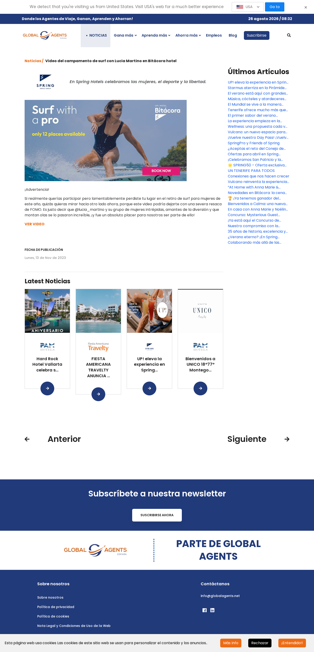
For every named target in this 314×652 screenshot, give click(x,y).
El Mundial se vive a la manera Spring (254, 104)
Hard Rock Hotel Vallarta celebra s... (47, 364)
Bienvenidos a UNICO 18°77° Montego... (200, 364)
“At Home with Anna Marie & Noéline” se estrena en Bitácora (256, 187)
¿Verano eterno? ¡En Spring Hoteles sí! (252, 237)
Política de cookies (53, 616)
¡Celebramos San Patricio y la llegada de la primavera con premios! (254, 159)
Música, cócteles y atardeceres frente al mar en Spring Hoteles (256, 99)
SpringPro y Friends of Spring (254, 143)
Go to (275, 6)
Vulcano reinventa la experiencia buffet (257, 182)
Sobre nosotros (50, 597)
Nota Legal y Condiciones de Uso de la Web (74, 625)
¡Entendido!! (292, 643)
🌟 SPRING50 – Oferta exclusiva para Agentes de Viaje (256, 165)
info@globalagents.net (220, 596)
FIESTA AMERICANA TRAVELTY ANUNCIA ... (98, 367)
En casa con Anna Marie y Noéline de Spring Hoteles (258, 209)
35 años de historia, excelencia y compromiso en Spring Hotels (257, 231)
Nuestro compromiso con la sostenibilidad (253, 226)
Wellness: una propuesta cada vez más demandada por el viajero (258, 126)
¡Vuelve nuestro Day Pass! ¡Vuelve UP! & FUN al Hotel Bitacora (258, 137)
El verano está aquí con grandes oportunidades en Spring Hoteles (257, 93)
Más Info (230, 643)
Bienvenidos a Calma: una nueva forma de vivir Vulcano (256, 204)
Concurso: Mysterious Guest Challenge (253, 215)
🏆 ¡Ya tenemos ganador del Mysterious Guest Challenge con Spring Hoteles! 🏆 (257, 198)
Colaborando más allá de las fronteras (253, 242)
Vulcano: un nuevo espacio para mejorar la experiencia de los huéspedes (256, 132)
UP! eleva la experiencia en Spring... (149, 364)
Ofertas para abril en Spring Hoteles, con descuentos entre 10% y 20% (255, 154)
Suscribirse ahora (157, 515)
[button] (248, 7)
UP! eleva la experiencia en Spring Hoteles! (258, 82)
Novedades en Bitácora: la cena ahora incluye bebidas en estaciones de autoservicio (256, 193)
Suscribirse (256, 35)
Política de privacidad (55, 607)
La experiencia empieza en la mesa (254, 121)
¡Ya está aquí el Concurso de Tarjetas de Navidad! (253, 220)
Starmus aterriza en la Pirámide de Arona (256, 88)
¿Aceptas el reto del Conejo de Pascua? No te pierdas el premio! (257, 148)
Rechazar (259, 643)
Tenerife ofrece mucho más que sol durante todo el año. (257, 110)
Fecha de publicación (44, 249)
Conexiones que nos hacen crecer (258, 176)
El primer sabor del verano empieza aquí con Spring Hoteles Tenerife (257, 115)
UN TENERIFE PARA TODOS (251, 170)
